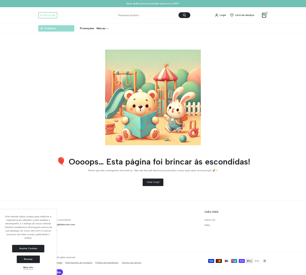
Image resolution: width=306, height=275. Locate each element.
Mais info (28, 267)
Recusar (28, 259)
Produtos (50, 28)
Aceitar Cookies (28, 248)
